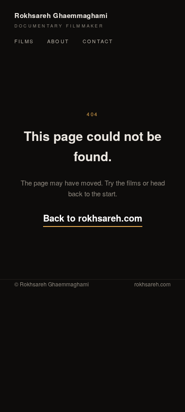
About (58, 41)
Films (24, 41)
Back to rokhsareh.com (92, 217)
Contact (98, 41)
